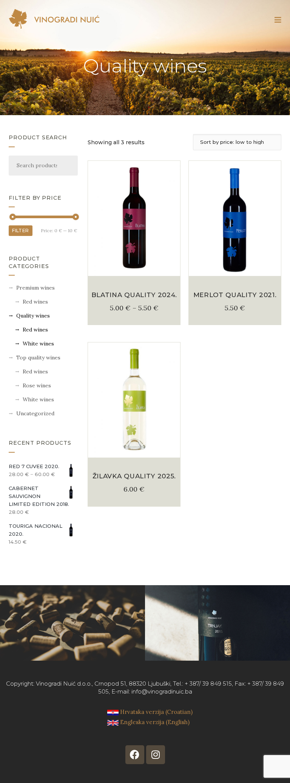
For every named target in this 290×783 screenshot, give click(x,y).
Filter (20, 230)
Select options (134, 267)
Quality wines (33, 315)
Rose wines (37, 385)
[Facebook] (134, 754)
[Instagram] (155, 754)
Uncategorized (35, 413)
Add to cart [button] (235, 267)
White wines (38, 343)
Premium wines (35, 287)
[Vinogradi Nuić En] (54, 19)
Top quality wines (38, 357)
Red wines (35, 301)
